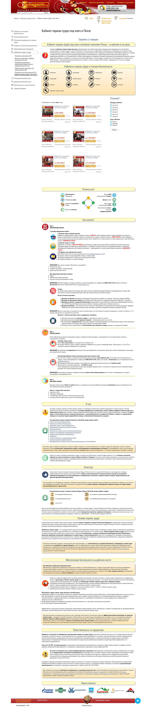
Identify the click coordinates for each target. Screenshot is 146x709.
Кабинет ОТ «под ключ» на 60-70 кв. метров (61, 157)
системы (120, 85)
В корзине (122, 18)
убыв (61, 102)
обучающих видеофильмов (109, 674)
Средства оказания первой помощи (61, 440)
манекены (53, 72)
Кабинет (83, 2)
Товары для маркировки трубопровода (62, 434)
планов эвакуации (70, 674)
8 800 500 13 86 (112, 8)
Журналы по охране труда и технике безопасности (66, 431)
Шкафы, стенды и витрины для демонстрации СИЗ (24, 69)
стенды (120, 78)
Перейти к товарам (88, 39)
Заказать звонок (107, 21)
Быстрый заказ (106, 18)
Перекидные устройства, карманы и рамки (63, 427)
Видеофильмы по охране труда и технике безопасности (67, 441)
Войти (91, 18)
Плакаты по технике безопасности (60, 423)
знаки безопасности (68, 425)
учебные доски (77, 78)
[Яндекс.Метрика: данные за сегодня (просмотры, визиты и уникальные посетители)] (86, 705)
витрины (97, 78)
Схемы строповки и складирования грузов (63, 438)
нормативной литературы (92, 674)
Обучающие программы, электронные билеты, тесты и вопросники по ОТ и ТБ (24, 64)
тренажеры (76, 72)
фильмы (120, 72)
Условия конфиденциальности (23, 701)
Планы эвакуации (55, 429)
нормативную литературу (73, 432)
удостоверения (59, 432)
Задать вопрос (106, 23)
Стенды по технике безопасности (60, 422)
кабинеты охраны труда (57, 91)
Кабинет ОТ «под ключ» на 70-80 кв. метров (92, 157)
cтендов (95, 672)
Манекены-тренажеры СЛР (23, 56)
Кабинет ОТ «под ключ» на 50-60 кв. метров (92, 132)
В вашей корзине (100, 700)
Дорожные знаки (55, 425)
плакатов (126, 549)
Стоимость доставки (125, 2)
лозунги (52, 85)
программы (98, 72)
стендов (120, 549)
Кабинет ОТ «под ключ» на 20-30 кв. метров (61, 107)
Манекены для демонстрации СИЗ (25, 72)
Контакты (111, 2)
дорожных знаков (58, 674)
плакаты (97, 85)
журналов (80, 674)
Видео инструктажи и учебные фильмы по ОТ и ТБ (24, 59)
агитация (75, 85)
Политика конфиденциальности (23, 700)
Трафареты (53, 436)
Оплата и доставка (96, 2)
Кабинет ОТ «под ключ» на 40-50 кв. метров (61, 132)
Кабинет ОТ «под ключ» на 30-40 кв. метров (92, 107)
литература (53, 78)
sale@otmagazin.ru (113, 10)
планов (45, 551)
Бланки (52, 432)
